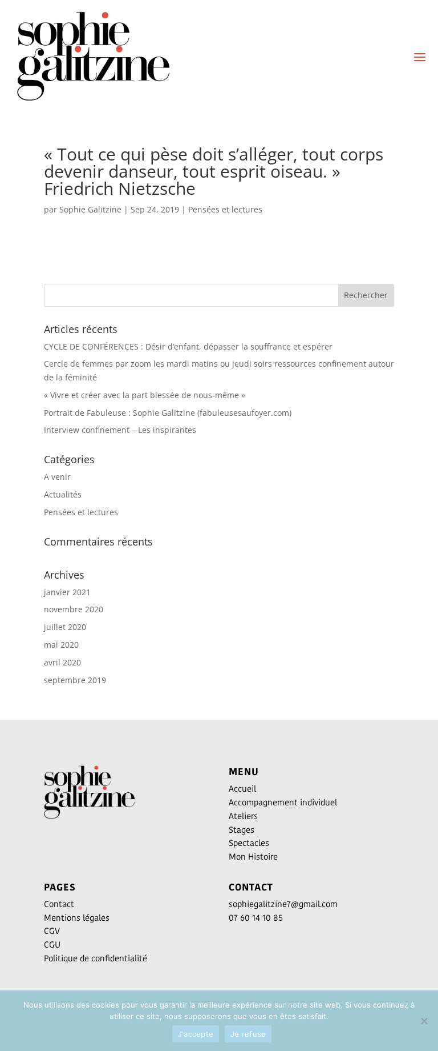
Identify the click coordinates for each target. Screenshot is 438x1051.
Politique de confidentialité (95, 958)
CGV (52, 931)
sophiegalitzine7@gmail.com (283, 904)
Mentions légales (77, 918)
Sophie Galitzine (90, 209)
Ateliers (243, 816)
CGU (52, 944)
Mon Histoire (253, 857)
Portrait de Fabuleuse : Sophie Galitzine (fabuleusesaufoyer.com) (167, 412)
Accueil (242, 789)
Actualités (63, 494)
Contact (59, 904)
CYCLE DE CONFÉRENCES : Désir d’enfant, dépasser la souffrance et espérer (188, 346)
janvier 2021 (67, 592)
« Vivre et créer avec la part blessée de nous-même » (144, 395)
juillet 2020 (65, 626)
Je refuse (248, 1033)
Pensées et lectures (225, 209)
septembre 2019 (75, 680)
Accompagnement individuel (283, 802)
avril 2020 (62, 662)
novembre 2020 (73, 609)
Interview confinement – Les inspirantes (120, 429)
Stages (241, 830)
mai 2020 (61, 644)
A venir (57, 476)
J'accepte (195, 1033)
